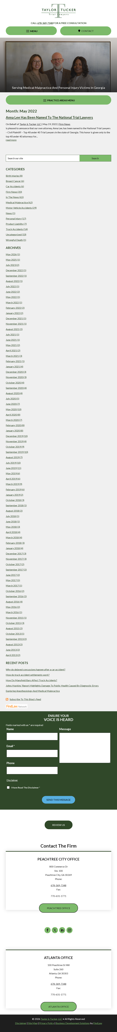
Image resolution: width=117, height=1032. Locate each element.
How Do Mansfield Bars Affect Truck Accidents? (31, 680)
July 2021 (11, 334)
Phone (10, 763)
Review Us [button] (58, 824)
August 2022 (12, 281)
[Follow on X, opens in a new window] (55, 930)
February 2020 (13, 425)
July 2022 (11, 286)
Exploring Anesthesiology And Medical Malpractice (33, 690)
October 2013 (13, 633)
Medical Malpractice (17, 202)
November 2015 (14, 617)
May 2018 (11, 526)
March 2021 (12, 355)
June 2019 (11, 468)
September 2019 (14, 452)
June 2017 (11, 574)
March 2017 (12, 585)
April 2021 (11, 350)
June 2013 (11, 649)
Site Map (32, 1023)
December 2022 (14, 270)
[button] (31, 31)
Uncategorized (13, 234)
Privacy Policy (46, 1023)
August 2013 (12, 644)
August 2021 (12, 329)
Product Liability (14, 223)
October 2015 (13, 623)
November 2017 (14, 558)
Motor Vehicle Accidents (19, 207)
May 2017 (11, 580)
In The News (12, 197)
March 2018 (12, 537)
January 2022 (13, 313)
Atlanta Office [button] (58, 1006)
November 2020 (14, 377)
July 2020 (11, 398)
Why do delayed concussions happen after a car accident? (35, 669)
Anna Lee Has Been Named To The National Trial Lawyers (49, 117)
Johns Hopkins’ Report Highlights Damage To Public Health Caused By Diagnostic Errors (52, 685)
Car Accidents (13, 186)
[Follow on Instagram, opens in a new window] (69, 930)
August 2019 (12, 457)
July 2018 (11, 516)
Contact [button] (88, 30)
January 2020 (13, 430)
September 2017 (14, 569)
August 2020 (12, 393)
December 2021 (14, 318)
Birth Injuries (12, 175)
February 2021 (13, 361)
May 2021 (11, 345)
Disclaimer (12, 780)
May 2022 (11, 297)
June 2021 (11, 339)
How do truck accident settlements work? (28, 674)
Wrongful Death (14, 239)
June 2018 (11, 521)
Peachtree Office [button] (58, 908)
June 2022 (11, 291)
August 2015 (12, 628)
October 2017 (13, 564)
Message (65, 729)
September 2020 (14, 387)
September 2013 (14, 639)
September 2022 (14, 275)
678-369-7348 (45, 23)
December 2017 (14, 553)
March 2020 (12, 419)
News (9, 213)
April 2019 (11, 478)
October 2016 (13, 591)
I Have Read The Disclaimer (25, 787)
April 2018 (11, 532)
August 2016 (12, 601)
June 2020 (11, 403)
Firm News (64, 124)
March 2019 (12, 484)
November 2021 (14, 323)
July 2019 (11, 462)
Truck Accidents (14, 229)
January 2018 (13, 548)
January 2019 (13, 494)
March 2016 (12, 612)
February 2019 (13, 489)
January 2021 (13, 366)
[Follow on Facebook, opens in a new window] (47, 930)
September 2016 (14, 596)
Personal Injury (13, 218)
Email (11, 746)
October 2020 (13, 382)
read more (11, 139)
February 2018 (13, 542)
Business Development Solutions (73, 1023)
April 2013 (11, 655)
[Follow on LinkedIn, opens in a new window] (62, 930)
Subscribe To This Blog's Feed (25, 699)
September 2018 (14, 505)
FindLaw (97, 1023)
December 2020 (14, 371)
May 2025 (11, 259)
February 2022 (13, 307)
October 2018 (13, 500)
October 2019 (13, 446)
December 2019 (14, 436)
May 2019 (11, 473)
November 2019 (14, 441)
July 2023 (11, 265)
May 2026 (11, 254)
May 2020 (11, 409)
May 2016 (11, 606)
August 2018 (12, 510)
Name (10, 729)
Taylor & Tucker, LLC (30, 124)
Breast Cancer (13, 181)
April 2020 (11, 414)
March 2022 (12, 302)
